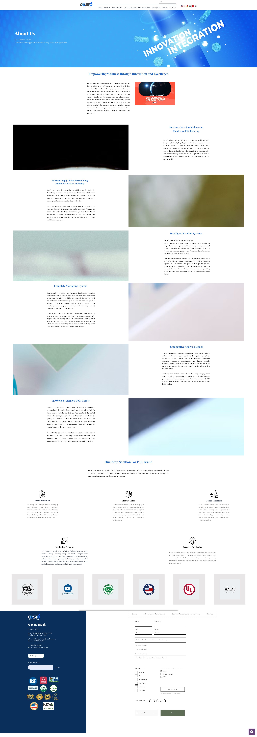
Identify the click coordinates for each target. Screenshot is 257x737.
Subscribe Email (33, 662)
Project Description (141, 654)
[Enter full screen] (172, 102)
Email (136, 635)
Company (158, 621)
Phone (157, 629)
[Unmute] (140, 102)
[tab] (134, 614)
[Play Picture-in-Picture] (169, 102)
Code (136, 629)
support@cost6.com (40, 647)
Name (137, 621)
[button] (173, 689)
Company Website (141, 645)
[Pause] (137, 102)
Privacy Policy (33, 629)
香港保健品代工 (33, 643)
